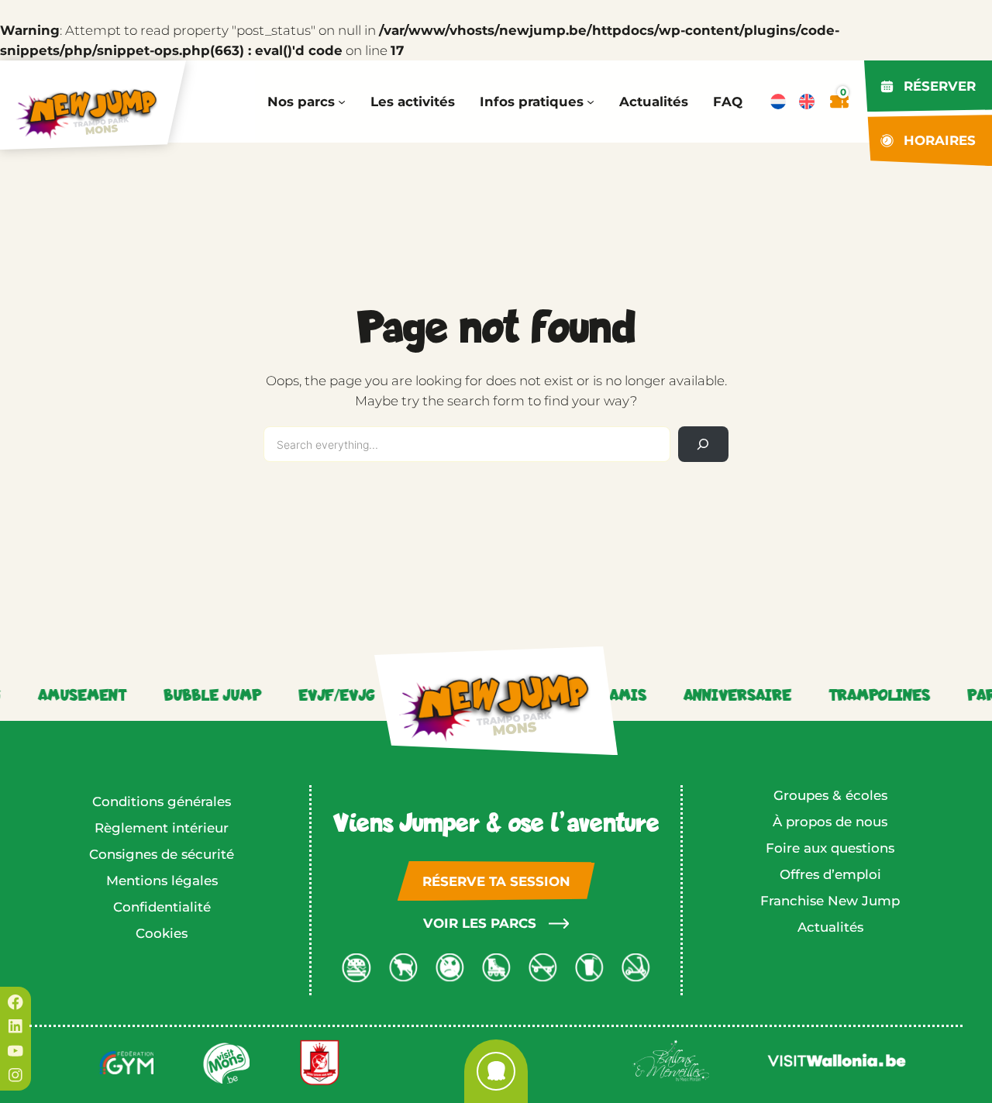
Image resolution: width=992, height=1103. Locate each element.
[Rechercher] (703, 444)
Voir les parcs (479, 923)
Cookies (162, 933)
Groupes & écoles (830, 795)
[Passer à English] (807, 101)
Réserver (940, 86)
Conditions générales (161, 801)
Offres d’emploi (830, 874)
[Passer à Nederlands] (778, 101)
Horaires (940, 140)
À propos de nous (830, 821)
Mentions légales (162, 880)
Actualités (830, 927)
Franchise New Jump (830, 900)
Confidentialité (162, 907)
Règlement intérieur (162, 828)
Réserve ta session (496, 881)
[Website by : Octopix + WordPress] (496, 1071)
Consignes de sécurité (161, 854)
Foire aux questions (830, 848)
